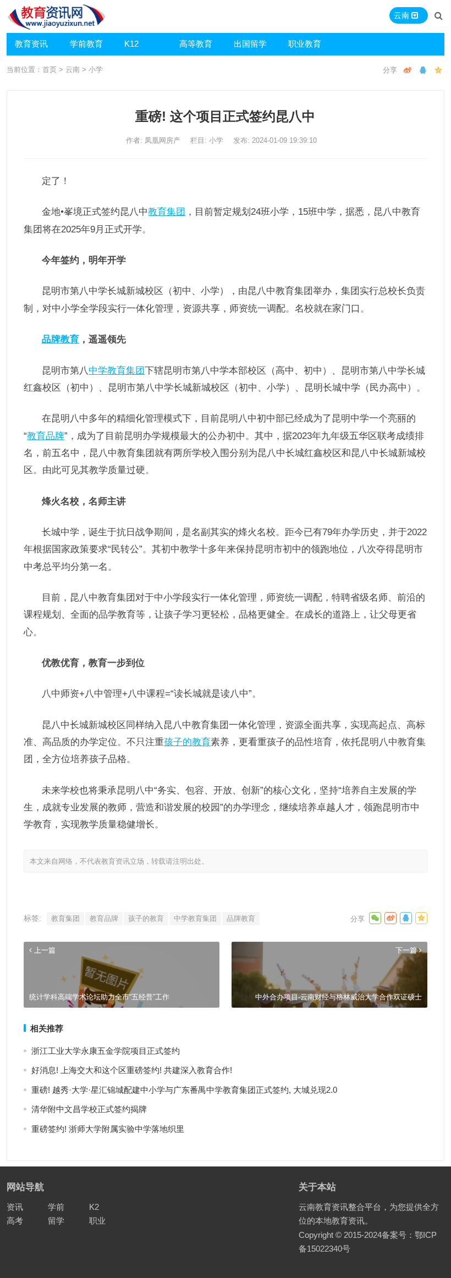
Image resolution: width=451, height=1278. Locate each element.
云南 (72, 69)
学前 (56, 1207)
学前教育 (86, 43)
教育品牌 (45, 436)
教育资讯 (31, 43)
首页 (49, 69)
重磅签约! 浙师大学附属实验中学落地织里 (107, 1128)
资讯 (15, 1207)
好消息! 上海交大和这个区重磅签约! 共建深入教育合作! (131, 1070)
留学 (56, 1220)
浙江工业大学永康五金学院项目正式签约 (105, 1050)
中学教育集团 (117, 370)
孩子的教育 (187, 742)
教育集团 (166, 211)
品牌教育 (60, 339)
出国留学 (250, 43)
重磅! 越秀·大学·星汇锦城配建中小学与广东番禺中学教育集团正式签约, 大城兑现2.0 (184, 1089)
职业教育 (304, 43)
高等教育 (195, 43)
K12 (131, 43)
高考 (15, 1220)
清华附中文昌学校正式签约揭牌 (89, 1109)
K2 (94, 1207)
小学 (96, 69)
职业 (97, 1220)
